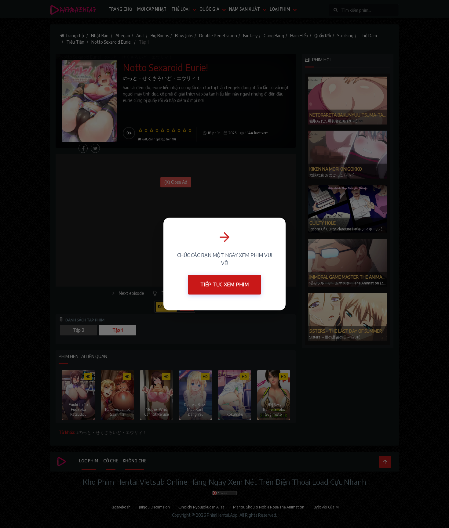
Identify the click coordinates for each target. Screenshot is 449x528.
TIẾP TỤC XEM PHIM (224, 284)
